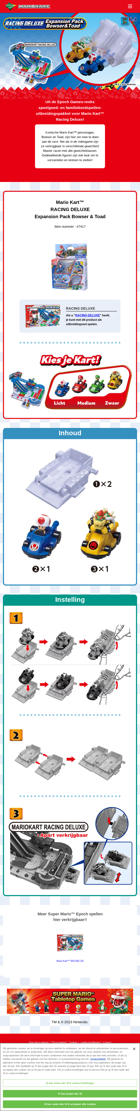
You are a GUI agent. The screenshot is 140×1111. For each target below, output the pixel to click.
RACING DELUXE (87, 315)
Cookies (73, 1042)
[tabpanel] (70, 945)
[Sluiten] (134, 1049)
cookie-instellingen (90, 1042)
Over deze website (38, 1042)
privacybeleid (98, 1059)
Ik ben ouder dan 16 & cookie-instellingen (70, 1083)
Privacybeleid (59, 1042)
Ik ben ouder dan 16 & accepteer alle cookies (70, 1104)
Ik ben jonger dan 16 (70, 1093)
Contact (107, 1042)
